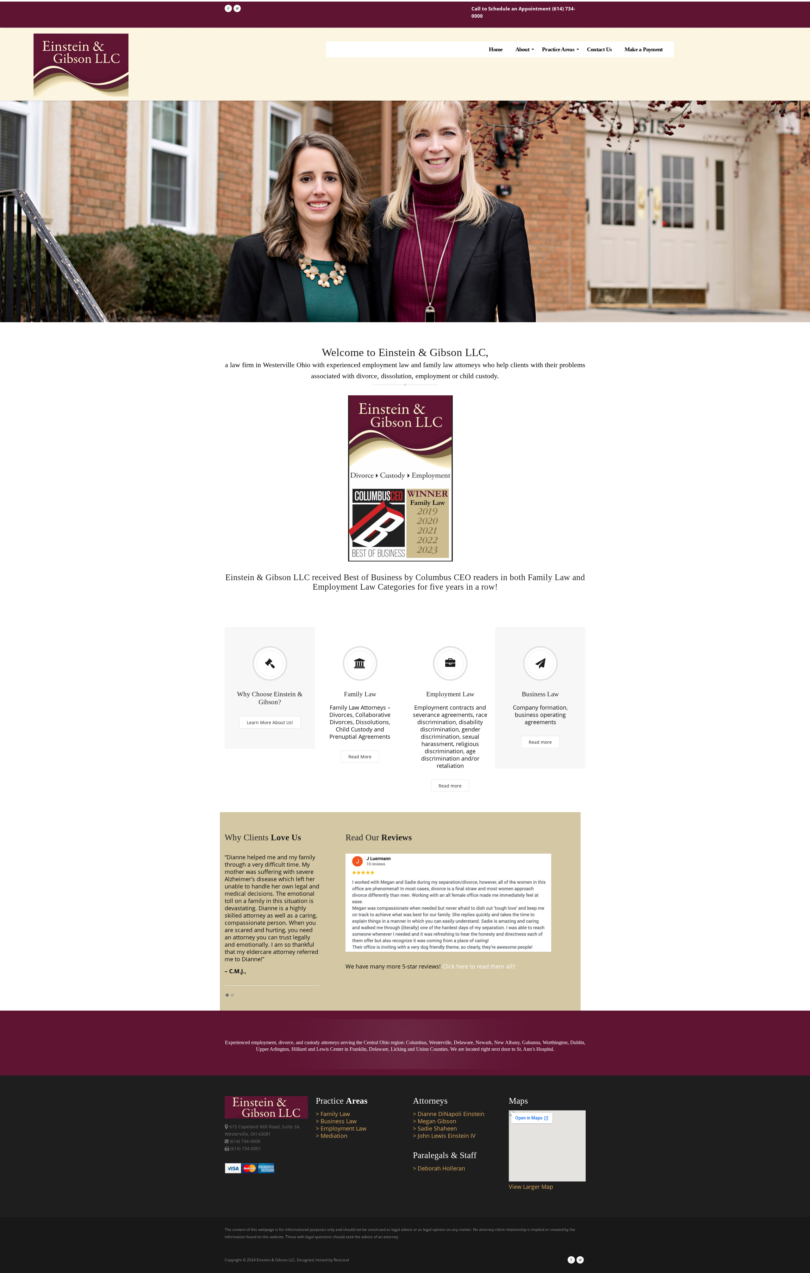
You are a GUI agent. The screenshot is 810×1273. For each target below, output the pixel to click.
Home (495, 49)
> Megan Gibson (434, 1121)
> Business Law (336, 1121)
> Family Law (333, 1114)
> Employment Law (341, 1128)
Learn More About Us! (270, 722)
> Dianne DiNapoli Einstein (448, 1114)
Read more (450, 786)
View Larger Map (531, 1186)
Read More (359, 757)
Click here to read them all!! (478, 966)
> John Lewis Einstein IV (444, 1135)
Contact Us (599, 49)
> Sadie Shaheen (435, 1128)
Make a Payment (644, 49)
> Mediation (331, 1135)
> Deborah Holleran (439, 1168)
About (522, 49)
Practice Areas (558, 49)
